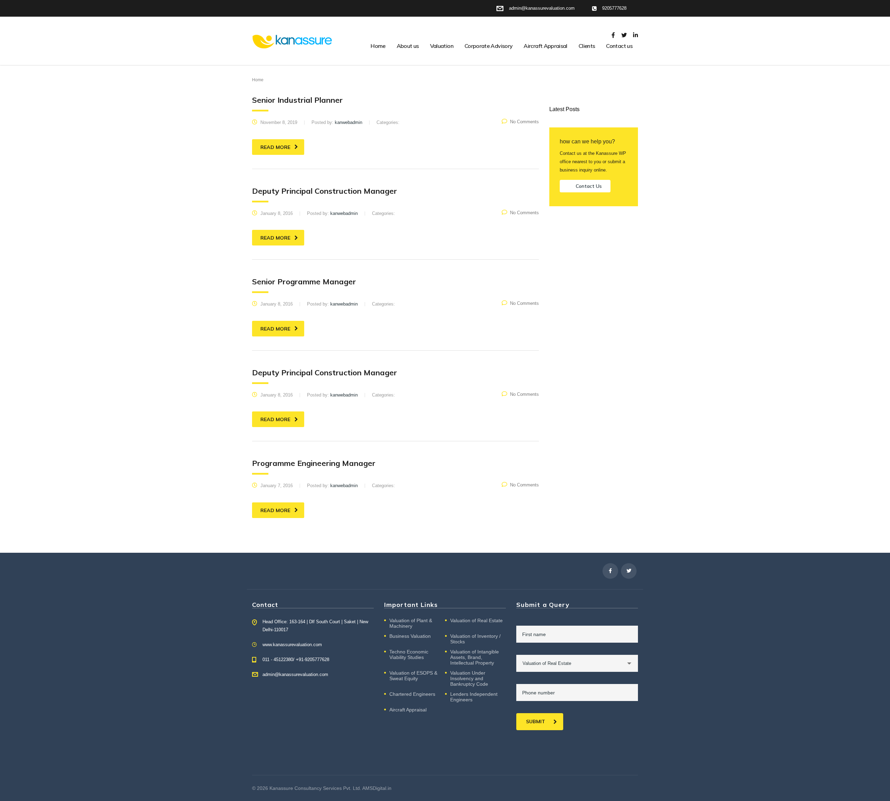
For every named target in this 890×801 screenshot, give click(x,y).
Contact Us (589, 186)
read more (275, 147)
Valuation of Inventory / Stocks (475, 638)
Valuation (441, 45)
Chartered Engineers (412, 694)
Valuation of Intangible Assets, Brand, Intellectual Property (474, 657)
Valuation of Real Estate (476, 620)
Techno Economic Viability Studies (408, 654)
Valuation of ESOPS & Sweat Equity (413, 675)
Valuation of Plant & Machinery (410, 623)
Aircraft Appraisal (545, 45)
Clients (586, 45)
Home (378, 45)
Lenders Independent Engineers (473, 696)
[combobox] (577, 663)
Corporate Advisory (488, 45)
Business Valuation (410, 636)
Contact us (619, 45)
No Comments (524, 121)
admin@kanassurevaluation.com (295, 674)
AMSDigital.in (376, 788)
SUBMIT (535, 721)
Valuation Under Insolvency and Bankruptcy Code (469, 678)
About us (408, 45)
